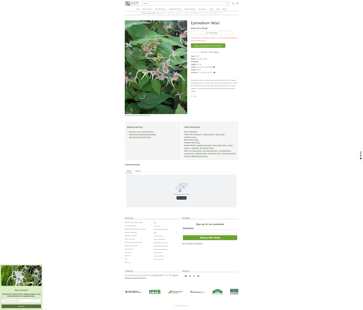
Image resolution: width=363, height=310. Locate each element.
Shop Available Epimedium (208, 45)
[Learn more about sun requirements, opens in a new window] (214, 67)
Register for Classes (131, 236)
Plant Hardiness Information (133, 242)
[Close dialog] (41, 266)
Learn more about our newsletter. (192, 243)
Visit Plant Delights (130, 226)
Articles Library (158, 236)
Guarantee (128, 252)
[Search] (227, 3)
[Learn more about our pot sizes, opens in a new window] (214, 72)
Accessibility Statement (161, 249)
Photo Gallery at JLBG (160, 243)
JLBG (218, 9)
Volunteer (157, 226)
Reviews (127, 256)
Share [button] (195, 96)
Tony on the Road (159, 239)
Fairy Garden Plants (219, 145)
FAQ (126, 259)
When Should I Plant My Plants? (140, 137)
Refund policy (129, 249)
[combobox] (185, 3)
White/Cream (220, 134)
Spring (196, 140)
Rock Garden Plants (207, 148)
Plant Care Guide (130, 239)
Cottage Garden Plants (204, 145)
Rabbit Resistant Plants (199, 156)
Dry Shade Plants (225, 151)
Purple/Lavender (208, 134)
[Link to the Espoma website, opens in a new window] (217, 294)
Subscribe (21, 306)
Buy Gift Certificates (131, 232)
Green (194, 137)
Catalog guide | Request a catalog (135, 229)
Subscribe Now (210, 237)
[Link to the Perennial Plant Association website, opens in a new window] (175, 293)
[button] (147, 9)
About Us (127, 262)
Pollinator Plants (201, 153)
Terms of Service (159, 259)
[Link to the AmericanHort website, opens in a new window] (197, 292)
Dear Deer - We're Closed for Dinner (141, 132)
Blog (155, 233)
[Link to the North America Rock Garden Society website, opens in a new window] (133, 293)
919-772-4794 (158, 275)
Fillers (198, 143)
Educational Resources (161, 229)
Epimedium (193, 132)
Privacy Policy (158, 252)
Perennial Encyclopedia (161, 246)
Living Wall (195, 148)
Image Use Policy (159, 256)
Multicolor (198, 134)
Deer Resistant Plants (210, 151)
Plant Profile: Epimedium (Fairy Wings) (142, 134)
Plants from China (214, 153)
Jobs (155, 222)
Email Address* (188, 228)
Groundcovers (189, 153)
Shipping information (131, 246)
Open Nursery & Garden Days (133, 222)
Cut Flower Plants (195, 151)
